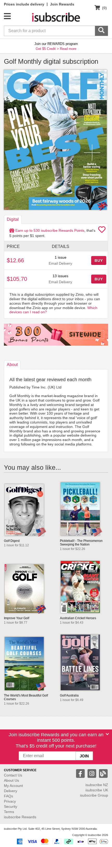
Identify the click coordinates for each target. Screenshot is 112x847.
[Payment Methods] (61, 841)
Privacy (10, 801)
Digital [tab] (13, 219)
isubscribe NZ (96, 785)
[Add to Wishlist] (101, 231)
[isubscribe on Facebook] (81, 773)
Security (10, 806)
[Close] (107, 734)
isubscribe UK (96, 790)
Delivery (10, 791)
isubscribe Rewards (20, 817)
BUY (99, 260)
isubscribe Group (94, 795)
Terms (9, 812)
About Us (11, 780)
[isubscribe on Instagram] (92, 773)
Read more (68, 49)
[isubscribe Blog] (103, 773)
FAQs (8, 796)
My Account (13, 786)
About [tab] (12, 364)
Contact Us (13, 775)
